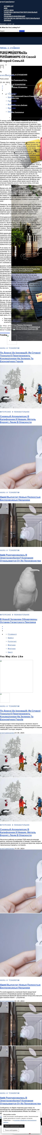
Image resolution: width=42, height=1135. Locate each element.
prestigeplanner (7, 75)
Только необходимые (11, 1130)
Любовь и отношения (17, 75)
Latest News (9, 10)
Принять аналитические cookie (14, 1126)
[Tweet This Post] (23, 629)
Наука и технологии (16, 84)
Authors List (9, 6)
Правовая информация (14, 16)
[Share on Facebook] (23, 627)
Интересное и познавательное (21, 65)
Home (6, 8)
